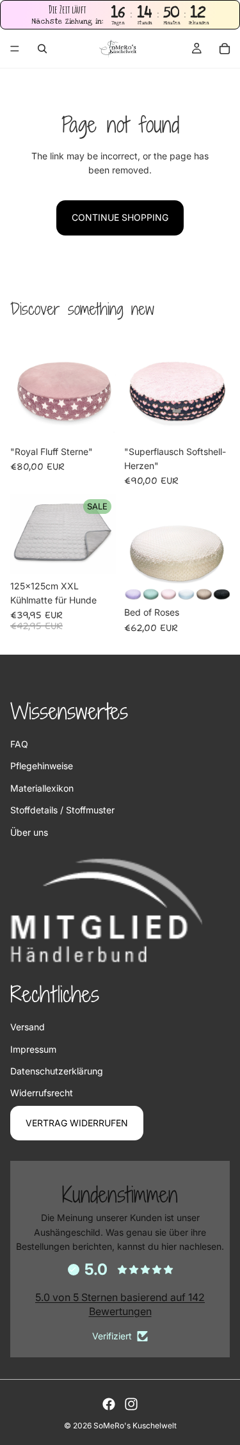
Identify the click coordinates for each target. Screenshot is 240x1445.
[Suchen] (42, 49)
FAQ (19, 743)
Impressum (33, 1049)
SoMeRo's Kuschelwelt (135, 1425)
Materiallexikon (42, 788)
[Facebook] (108, 1404)
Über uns (29, 832)
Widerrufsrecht (41, 1092)
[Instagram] (131, 1404)
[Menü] (14, 49)
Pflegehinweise (41, 765)
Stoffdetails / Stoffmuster (62, 809)
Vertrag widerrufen (77, 1122)
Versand (27, 1026)
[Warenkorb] (225, 49)
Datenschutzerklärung (56, 1071)
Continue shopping (120, 217)
